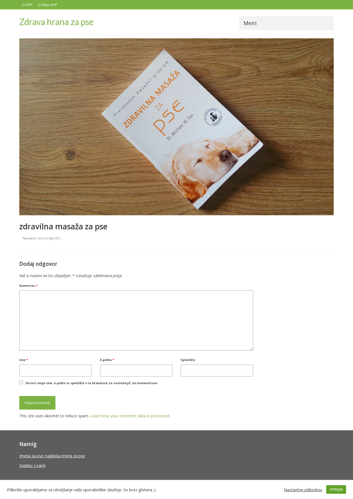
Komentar (28, 285)
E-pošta (107, 360)
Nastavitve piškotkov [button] (303, 489)
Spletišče (188, 360)
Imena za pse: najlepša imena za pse (52, 455)
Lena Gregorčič (48, 238)
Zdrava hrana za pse (56, 21)
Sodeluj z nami (32, 465)
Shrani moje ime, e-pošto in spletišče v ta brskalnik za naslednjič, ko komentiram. (91, 383)
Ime (23, 360)
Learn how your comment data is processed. (130, 415)
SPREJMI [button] (336, 489)
